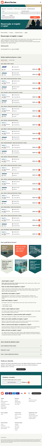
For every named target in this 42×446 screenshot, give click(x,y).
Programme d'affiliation (32, 417)
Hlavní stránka (4, 32)
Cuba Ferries (17, 425)
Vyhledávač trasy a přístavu (5, 404)
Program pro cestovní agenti (33, 415)
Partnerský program (32, 414)
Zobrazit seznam (4, 60)
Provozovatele (3, 402)
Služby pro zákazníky (4, 401)
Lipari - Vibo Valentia (5, 229)
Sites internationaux (18, 417)
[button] (21, 346)
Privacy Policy (3, 425)
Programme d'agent (32, 418)
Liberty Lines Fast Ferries (12, 78)
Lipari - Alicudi (4, 193)
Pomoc (2, 414)
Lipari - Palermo (4, 120)
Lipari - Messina (4, 156)
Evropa (11, 32)
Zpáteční (4, 8)
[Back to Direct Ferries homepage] (8, 2)
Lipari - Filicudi (4, 215)
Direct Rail (16, 428)
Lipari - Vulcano (4, 179)
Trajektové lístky (3, 408)
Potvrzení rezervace (32, 401)
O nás (16, 415)
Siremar (12, 63)
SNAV (8, 63)
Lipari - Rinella (3, 165)
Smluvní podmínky (4, 428)
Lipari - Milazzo (4, 128)
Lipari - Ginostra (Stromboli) (6, 142)
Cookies (2, 424)
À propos (16, 418)
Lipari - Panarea (4, 106)
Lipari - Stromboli (4, 92)
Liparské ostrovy (18, 32)
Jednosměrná (10, 8)
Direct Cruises (17, 427)
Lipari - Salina (3, 78)
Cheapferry (16, 424)
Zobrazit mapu (11, 60)
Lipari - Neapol (4, 63)
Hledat (35, 17)
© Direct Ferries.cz (3, 437)
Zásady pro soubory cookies (5, 427)
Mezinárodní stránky (18, 414)
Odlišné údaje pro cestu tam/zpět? (20, 8)
